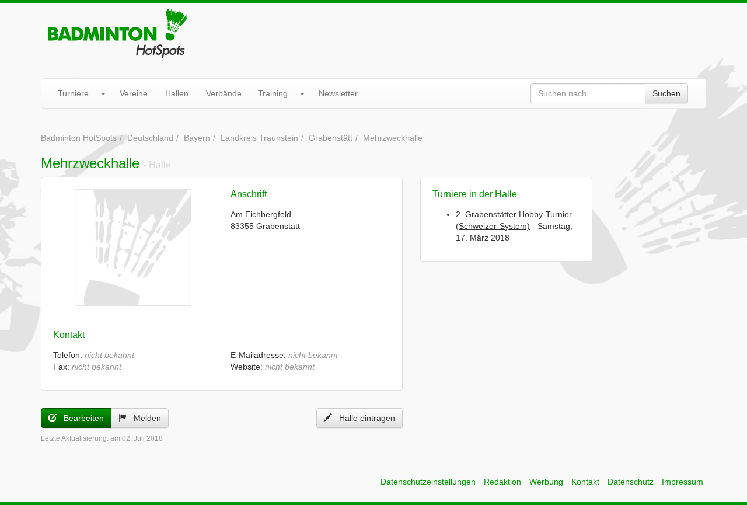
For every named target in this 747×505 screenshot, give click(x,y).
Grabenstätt (330, 137)
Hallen (177, 93)
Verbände (224, 93)
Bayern (197, 137)
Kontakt (585, 481)
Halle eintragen (363, 418)
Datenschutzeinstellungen (428, 481)
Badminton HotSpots (79, 137)
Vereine (134, 93)
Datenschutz (631, 481)
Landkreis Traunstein (259, 137)
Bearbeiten (80, 418)
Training (273, 93)
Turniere (73, 93)
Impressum (682, 481)
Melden (144, 418)
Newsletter (338, 93)
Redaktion (502, 481)
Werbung (546, 481)
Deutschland (150, 137)
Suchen (666, 93)
